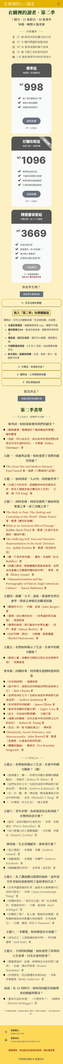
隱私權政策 (49, 1050)
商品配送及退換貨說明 (30, 1050)
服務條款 (12, 1050)
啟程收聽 (31, 121)
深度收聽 (31, 194)
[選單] (58, 4)
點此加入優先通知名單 (31, 277)
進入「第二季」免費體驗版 (31, 313)
